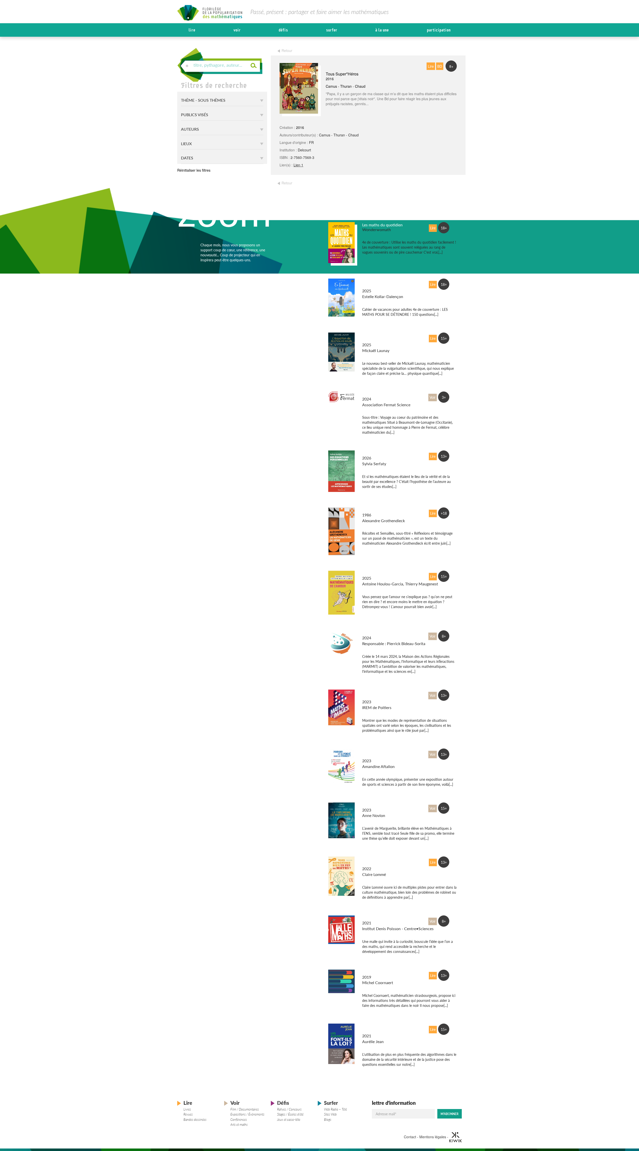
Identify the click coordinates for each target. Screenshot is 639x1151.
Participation (439, 29)
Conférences (238, 1120)
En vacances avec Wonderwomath (377, 283)
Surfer (331, 29)
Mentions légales (432, 1136)
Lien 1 (298, 164)
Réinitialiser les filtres (193, 170)
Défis (283, 29)
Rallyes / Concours (289, 1109)
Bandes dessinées (194, 1120)
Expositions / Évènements (247, 1114)
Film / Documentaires (244, 1109)
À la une (382, 29)
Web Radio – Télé (335, 1109)
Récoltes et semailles (380, 510)
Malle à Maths (374, 918)
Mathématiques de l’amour (385, 573)
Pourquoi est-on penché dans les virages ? (383, 753)
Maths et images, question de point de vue (385, 694)
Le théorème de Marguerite (385, 805)
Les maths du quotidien (382, 224)
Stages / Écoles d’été (290, 1114)
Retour (287, 50)
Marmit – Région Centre (383, 633)
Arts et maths (239, 1125)
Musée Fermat (374, 394)
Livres (187, 1109)
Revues (188, 1114)
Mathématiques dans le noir (386, 972)
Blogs (327, 1120)
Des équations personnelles (386, 453)
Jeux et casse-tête (288, 1120)
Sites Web (330, 1114)
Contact (410, 1136)
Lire (191, 29)
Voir (237, 29)
